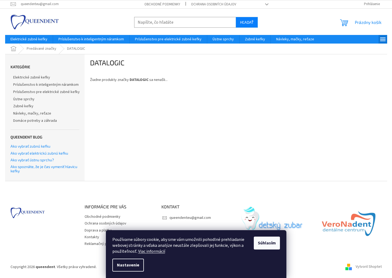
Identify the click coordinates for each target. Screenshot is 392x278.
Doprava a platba (98, 230)
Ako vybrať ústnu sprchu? (32, 160)
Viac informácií (151, 251)
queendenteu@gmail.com (190, 217)
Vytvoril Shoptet (369, 267)
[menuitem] (29, 39)
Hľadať (247, 22)
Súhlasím (267, 243)
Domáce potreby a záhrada (35, 120)
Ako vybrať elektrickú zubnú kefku (39, 153)
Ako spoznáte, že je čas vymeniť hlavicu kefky (44, 169)
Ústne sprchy (23, 99)
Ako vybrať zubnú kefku (30, 146)
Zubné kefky (23, 106)
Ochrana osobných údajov (213, 4)
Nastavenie (128, 265)
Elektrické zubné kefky (31, 77)
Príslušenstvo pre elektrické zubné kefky (46, 92)
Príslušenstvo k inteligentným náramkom (46, 84)
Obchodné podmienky (162, 4)
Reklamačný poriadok (102, 244)
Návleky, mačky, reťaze (32, 113)
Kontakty (92, 237)
